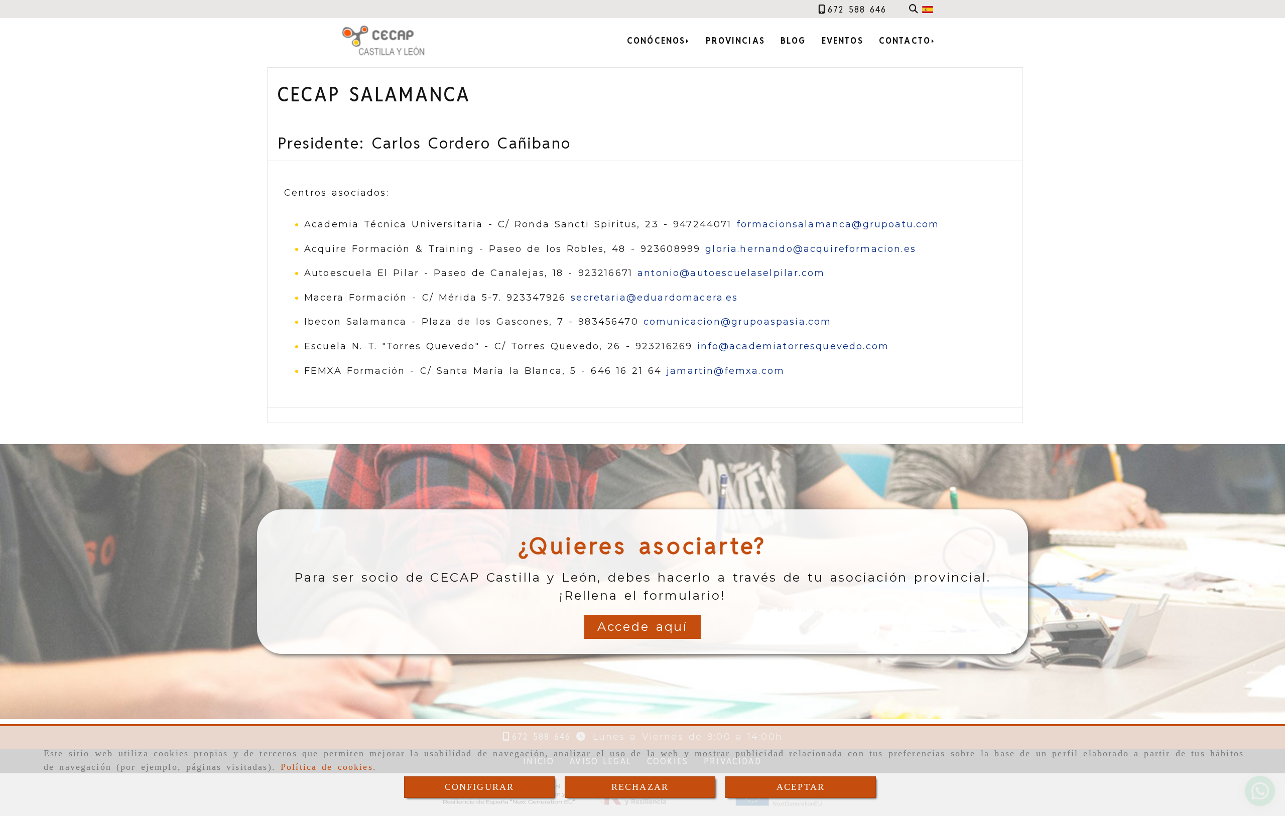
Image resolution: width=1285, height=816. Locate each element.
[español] (927, 9)
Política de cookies (327, 767)
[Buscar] (913, 9)
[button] (642, 627)
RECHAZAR (640, 787)
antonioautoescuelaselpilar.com (731, 273)
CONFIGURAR (480, 787)
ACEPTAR (801, 787)
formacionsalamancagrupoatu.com (838, 224)
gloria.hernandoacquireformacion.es (810, 248)
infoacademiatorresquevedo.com (793, 346)
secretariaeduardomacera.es (654, 297)
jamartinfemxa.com (726, 370)
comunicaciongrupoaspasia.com (738, 321)
